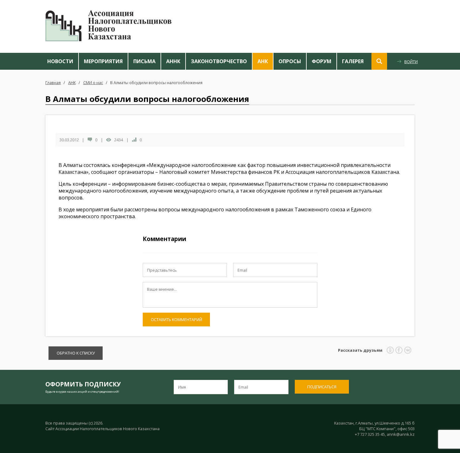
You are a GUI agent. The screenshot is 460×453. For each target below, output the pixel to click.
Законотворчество (219, 61)
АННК (173, 61)
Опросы (290, 61)
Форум (321, 61)
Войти (411, 61)
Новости (60, 61)
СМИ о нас (93, 82)
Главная (53, 82)
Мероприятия (103, 61)
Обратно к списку (76, 353)
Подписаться (321, 387)
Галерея (353, 61)
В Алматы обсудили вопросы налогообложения (156, 82)
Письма (144, 61)
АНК (263, 61)
